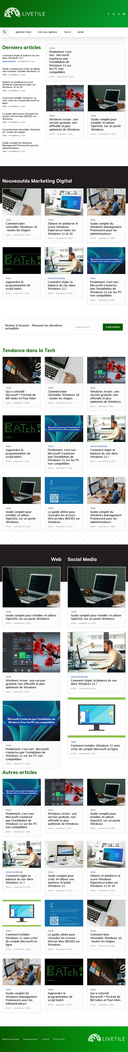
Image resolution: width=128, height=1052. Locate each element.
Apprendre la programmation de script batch (18, 285)
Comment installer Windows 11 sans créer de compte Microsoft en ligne (21, 100)
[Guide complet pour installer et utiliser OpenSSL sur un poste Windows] (106, 98)
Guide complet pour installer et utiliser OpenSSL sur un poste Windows (106, 124)
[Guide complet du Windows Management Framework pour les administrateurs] (106, 202)
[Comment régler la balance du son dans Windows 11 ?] (64, 260)
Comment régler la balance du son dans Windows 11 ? (20, 56)
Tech (4, 75)
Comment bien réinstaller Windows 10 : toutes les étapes (21, 130)
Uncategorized (9, 61)
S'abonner (113, 327)
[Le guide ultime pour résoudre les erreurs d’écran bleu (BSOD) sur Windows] (64, 490)
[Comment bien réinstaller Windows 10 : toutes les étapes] (22, 202)
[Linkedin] (113, 13)
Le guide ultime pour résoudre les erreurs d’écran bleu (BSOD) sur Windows (20, 116)
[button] (4, 32)
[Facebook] (108, 13)
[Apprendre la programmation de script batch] (22, 260)
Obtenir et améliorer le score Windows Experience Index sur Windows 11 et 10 (19, 85)
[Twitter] (118, 13)
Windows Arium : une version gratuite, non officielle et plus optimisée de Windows (64, 124)
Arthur (52, 77)
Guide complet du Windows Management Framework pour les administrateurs (20, 145)
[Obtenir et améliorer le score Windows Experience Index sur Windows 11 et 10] (64, 202)
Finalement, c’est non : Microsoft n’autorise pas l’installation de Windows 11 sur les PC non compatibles (60, 62)
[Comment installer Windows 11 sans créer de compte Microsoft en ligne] (96, 717)
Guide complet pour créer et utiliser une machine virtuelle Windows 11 (21, 70)
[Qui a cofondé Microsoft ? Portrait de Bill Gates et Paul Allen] (22, 370)
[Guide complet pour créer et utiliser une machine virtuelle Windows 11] (64, 854)
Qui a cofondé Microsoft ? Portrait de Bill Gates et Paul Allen (21, 395)
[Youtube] (124, 13)
